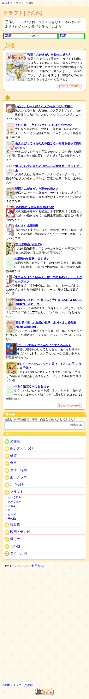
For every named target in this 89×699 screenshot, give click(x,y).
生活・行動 (18, 470)
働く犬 (14, 539)
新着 (8, 35)
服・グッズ (18, 477)
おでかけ (16, 484)
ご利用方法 (36, 565)
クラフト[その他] (23, 685)
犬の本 (6, 2)
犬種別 (14, 441)
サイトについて (16, 565)
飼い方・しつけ (21, 448)
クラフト (16, 491)
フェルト (13, 505)
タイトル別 (18, 553)
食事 (13, 463)
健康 (13, 455)
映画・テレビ (19, 531)
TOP (63, 35)
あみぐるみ (14, 501)
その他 (12, 518)
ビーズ (12, 514)
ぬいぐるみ (14, 497)
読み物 (14, 524)
